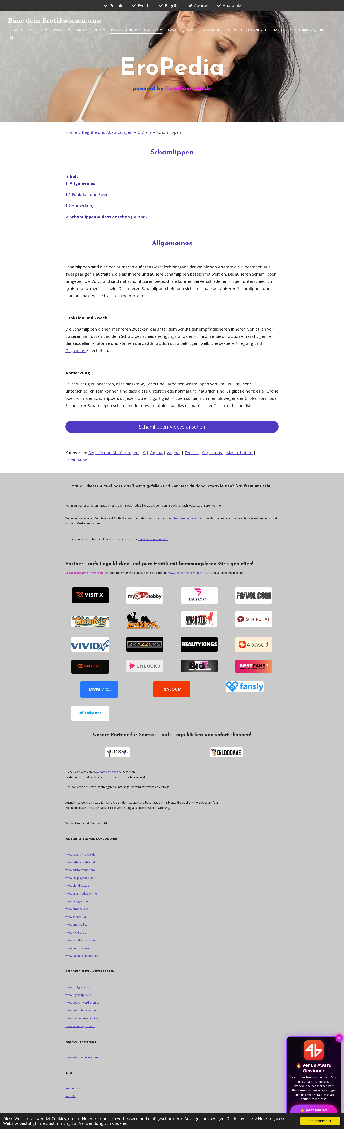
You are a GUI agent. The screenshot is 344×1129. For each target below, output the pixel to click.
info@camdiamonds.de (153, 539)
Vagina (156, 452)
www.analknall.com (77, 924)
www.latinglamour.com (80, 901)
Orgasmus (75, 350)
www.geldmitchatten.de (80, 1010)
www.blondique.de (77, 885)
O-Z (141, 132)
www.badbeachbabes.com (82, 956)
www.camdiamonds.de (107, 772)
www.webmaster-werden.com (84, 1057)
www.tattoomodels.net (80, 862)
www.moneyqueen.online (81, 1018)
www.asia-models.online (81, 893)
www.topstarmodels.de (80, 854)
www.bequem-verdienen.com (186, 518)
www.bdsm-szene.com (80, 870)
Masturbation (239, 452)
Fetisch (192, 452)
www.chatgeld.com (77, 987)
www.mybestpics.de (78, 995)
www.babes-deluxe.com (80, 948)
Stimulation (76, 460)
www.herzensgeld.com (80, 1026)
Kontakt (70, 1096)
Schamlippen (169, 132)
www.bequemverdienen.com (83, 1002)
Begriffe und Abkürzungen (107, 132)
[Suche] (11, 37)
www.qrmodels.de (77, 909)
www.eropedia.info (203, 802)
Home (71, 132)
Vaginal (173, 452)
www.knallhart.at (76, 917)
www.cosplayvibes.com (80, 878)
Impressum (72, 1088)
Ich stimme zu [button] (320, 1120)
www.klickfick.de (75, 932)
